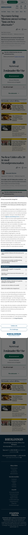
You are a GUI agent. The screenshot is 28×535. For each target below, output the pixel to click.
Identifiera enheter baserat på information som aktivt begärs (12, 274)
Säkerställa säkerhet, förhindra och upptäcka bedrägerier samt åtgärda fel (11, 281)
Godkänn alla (14, 325)
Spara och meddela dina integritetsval (10, 288)
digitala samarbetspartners (12, 216)
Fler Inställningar (14, 329)
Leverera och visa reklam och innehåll (10, 285)
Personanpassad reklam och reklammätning (11, 257)
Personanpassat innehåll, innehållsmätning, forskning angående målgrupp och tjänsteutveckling (11, 261)
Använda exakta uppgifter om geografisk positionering (10, 270)
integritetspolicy (18, 318)
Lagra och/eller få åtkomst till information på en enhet (12, 253)
